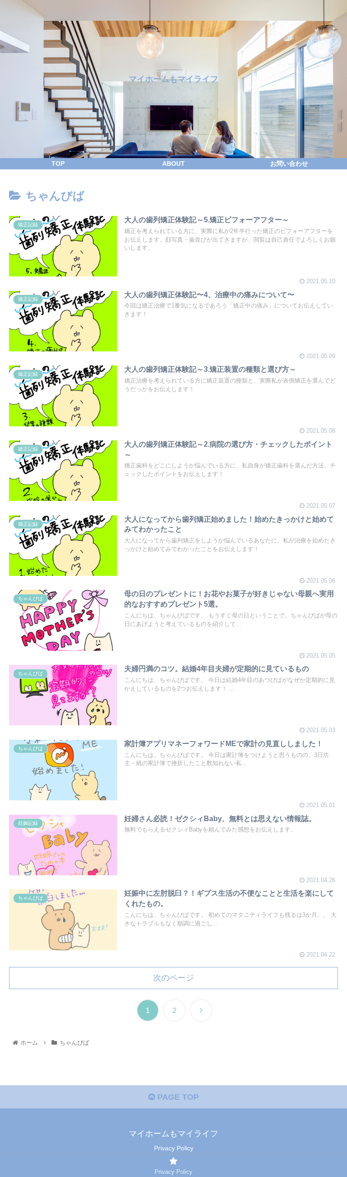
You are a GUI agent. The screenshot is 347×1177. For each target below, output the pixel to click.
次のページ (173, 977)
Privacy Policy (173, 1148)
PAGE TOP (177, 1097)
